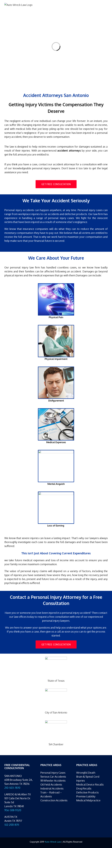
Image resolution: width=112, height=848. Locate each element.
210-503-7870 (12, 787)
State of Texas (56, 680)
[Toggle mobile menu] (106, 4)
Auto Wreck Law (53, 841)
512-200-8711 (11, 824)
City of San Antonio (56, 712)
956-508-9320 (12, 810)
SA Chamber (56, 744)
